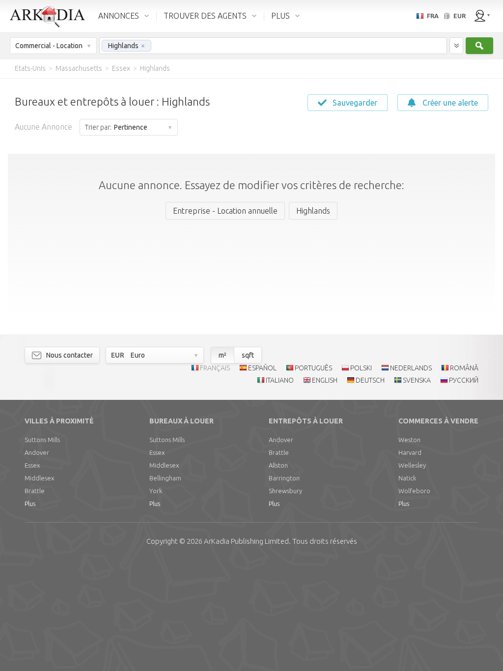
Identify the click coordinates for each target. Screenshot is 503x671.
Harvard (409, 452)
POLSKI (361, 368)
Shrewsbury (285, 490)
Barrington (284, 478)
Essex (32, 465)
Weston (409, 439)
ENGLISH (324, 380)
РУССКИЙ (463, 380)
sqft (248, 355)
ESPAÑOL (262, 368)
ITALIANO (280, 380)
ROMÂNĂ (464, 368)
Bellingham (165, 478)
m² (222, 355)
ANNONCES (118, 15)
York (155, 490)
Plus (30, 503)
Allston (278, 465)
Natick (407, 478)
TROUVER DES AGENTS (205, 15)
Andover (37, 452)
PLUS (280, 15)
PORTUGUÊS (313, 368)
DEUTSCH (370, 380)
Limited (246, 541)
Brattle (35, 490)
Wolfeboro (414, 490)
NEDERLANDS (411, 368)
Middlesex (39, 478)
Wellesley (412, 465)
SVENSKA (417, 380)
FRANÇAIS (215, 368)
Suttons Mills (42, 439)
